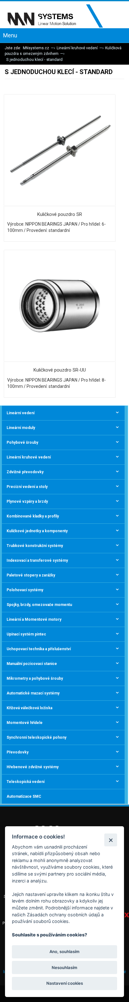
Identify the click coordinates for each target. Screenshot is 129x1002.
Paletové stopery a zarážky (31, 575)
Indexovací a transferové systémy (37, 560)
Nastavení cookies (64, 983)
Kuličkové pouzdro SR (59, 214)
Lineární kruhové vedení (77, 48)
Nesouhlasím (64, 967)
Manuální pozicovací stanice (32, 664)
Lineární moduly (21, 428)
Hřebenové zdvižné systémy (33, 767)
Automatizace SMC (24, 796)
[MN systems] (59, 16)
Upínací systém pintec (26, 634)
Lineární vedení (20, 413)
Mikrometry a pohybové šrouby (35, 678)
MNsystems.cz (36, 48)
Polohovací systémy (25, 590)
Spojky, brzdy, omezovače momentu (39, 605)
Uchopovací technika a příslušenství (39, 649)
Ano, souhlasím (64, 951)
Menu (10, 35)
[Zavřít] (110, 839)
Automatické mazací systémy (33, 693)
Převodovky (17, 752)
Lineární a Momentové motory (34, 619)
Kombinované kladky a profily (33, 516)
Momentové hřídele (25, 723)
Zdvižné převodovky (25, 472)
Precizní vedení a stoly (27, 487)
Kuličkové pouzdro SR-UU (60, 370)
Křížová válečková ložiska (29, 708)
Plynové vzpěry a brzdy (27, 501)
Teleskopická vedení (25, 782)
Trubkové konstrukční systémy (35, 546)
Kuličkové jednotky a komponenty (37, 531)
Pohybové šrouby (22, 442)
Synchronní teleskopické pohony (36, 737)
